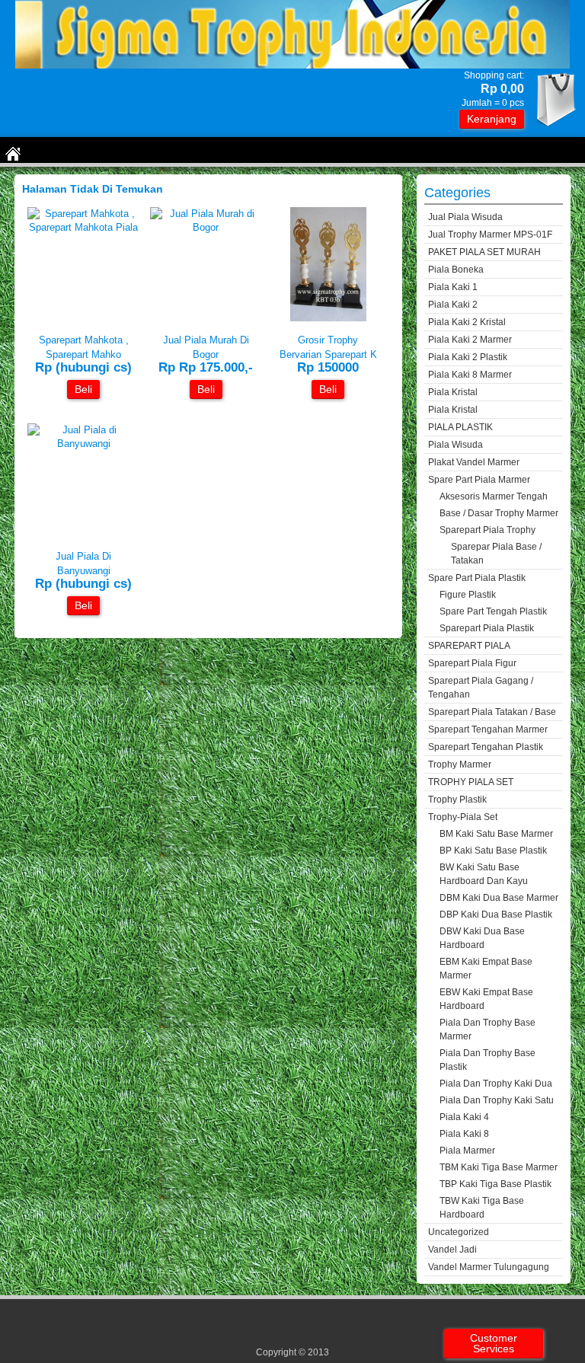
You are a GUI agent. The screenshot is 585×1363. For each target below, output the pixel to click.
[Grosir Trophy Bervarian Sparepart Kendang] (328, 318)
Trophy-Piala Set (462, 817)
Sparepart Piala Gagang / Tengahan (480, 687)
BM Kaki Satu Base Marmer (496, 833)
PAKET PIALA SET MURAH (484, 252)
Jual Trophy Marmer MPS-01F (490, 234)
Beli (83, 389)
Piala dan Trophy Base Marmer (487, 1029)
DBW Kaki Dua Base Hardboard (482, 938)
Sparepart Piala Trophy (487, 530)
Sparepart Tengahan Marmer (488, 729)
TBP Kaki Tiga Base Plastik (495, 1184)
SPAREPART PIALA (469, 645)
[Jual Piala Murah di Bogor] (206, 227)
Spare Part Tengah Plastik (493, 611)
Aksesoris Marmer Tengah (494, 496)
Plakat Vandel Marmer (473, 462)
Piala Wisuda (455, 444)
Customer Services (493, 1343)
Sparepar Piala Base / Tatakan (496, 553)
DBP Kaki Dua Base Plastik (496, 914)
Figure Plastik (468, 594)
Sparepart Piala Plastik (487, 628)
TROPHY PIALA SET (470, 782)
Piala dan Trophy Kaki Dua (496, 1083)
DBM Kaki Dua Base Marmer (499, 897)
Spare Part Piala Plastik (477, 578)
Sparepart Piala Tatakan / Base (492, 712)
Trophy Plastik (457, 799)
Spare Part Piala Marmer (479, 479)
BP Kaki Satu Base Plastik (493, 850)
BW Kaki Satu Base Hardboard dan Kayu (484, 874)
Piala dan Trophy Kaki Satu (497, 1100)
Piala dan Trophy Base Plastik (487, 1060)
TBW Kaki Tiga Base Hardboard (482, 1207)
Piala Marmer (467, 1150)
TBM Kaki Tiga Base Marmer (499, 1167)
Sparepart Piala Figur (472, 663)
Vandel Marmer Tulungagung (488, 1267)
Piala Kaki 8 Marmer (470, 374)
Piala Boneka (456, 269)
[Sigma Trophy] (292, 65)
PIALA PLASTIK (460, 427)
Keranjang (491, 119)
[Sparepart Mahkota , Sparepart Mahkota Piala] (83, 227)
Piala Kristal (453, 392)
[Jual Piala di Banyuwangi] (83, 443)
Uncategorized (458, 1232)
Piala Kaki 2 (453, 304)
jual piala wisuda (465, 217)
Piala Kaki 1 (453, 287)
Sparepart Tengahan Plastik (485, 747)
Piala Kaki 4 (464, 1117)
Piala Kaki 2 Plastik (467, 357)
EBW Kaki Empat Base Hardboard (486, 999)
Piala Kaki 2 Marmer (470, 339)
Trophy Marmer (459, 764)
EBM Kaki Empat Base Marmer (486, 968)
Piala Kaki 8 (464, 1133)
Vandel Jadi (452, 1249)
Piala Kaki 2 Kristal (467, 322)
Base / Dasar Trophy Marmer (499, 513)
